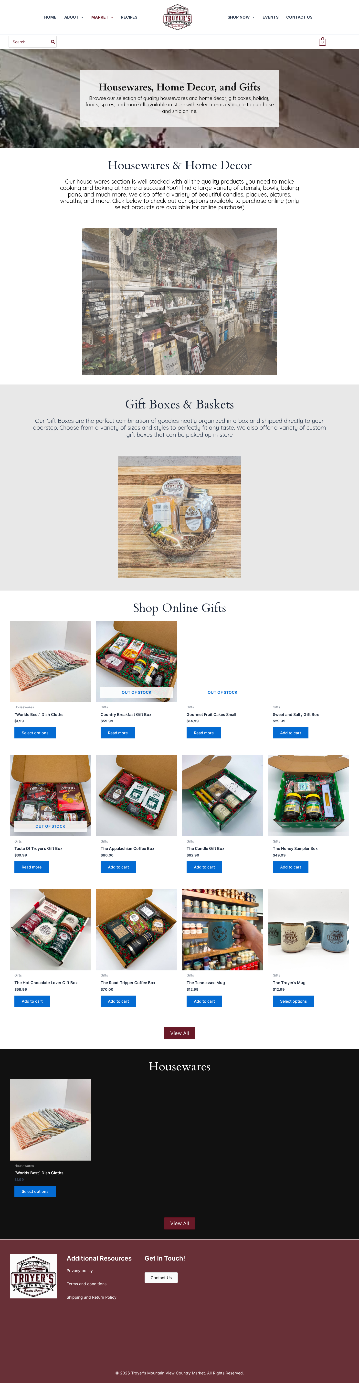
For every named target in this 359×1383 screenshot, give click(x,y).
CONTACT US (299, 17)
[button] (81, 17)
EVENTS (270, 17)
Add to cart (290, 732)
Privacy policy (80, 1270)
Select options (35, 732)
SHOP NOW (239, 17)
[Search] (53, 41)
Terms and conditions (86, 1283)
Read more (118, 732)
